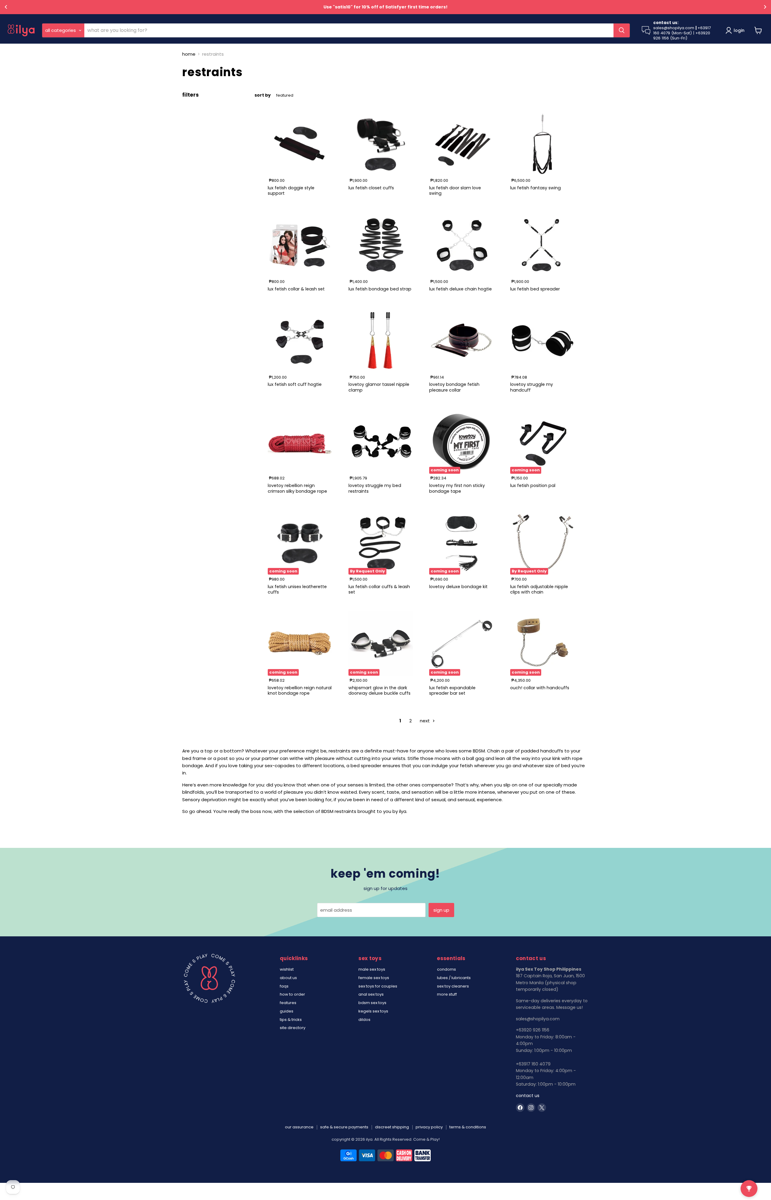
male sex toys (371, 969)
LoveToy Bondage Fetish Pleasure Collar (454, 387)
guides (286, 1011)
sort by (262, 95)
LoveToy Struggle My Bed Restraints (374, 488)
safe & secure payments (344, 1127)
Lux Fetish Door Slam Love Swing (455, 190)
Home (188, 54)
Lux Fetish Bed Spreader (535, 289)
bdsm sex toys (372, 1003)
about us (288, 978)
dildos (364, 1019)
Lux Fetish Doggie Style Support (291, 190)
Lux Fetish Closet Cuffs (371, 188)
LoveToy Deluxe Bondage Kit (458, 587)
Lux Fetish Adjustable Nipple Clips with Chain (539, 589)
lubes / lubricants (454, 978)
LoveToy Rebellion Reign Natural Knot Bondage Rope (300, 690)
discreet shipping (392, 1127)
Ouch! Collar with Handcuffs (539, 688)
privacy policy (429, 1127)
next (425, 721)
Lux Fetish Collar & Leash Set (296, 289)
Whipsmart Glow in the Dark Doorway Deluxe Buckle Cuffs (379, 690)
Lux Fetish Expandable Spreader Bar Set (452, 690)
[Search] (621, 30)
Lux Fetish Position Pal (532, 485)
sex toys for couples (377, 986)
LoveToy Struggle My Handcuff (531, 387)
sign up (441, 910)
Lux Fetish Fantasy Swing (535, 188)
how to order (292, 994)
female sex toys (373, 978)
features (288, 1003)
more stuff (447, 994)
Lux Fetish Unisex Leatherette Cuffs (297, 589)
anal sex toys (371, 994)
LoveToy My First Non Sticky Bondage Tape (457, 488)
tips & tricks (291, 1019)
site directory (292, 1028)
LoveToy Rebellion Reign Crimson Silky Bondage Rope (297, 488)
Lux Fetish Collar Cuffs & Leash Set (379, 589)
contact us (527, 1096)
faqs (284, 986)
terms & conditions (467, 1127)
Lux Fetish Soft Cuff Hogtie (295, 384)
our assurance (299, 1127)
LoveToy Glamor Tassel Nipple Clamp (378, 387)
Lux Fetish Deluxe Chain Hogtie (460, 289)
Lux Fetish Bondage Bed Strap (379, 289)
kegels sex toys (373, 1011)
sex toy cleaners (453, 986)
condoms (446, 969)
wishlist (287, 969)
